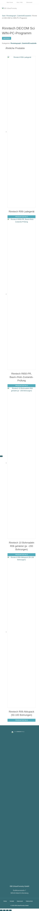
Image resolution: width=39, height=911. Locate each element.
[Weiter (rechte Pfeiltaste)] (1, 456)
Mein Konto (10, 2)
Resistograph (11, 16)
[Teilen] (7, 910)
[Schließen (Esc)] (10, 910)
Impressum (20, 901)
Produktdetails (21, 217)
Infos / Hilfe (20, 2)
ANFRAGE (6, 38)
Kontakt (12, 901)
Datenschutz (29, 901)
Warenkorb (29, 2)
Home (5, 901)
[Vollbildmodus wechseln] (4, 910)
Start (3, 16)
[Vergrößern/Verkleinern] (1, 910)
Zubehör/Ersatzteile (24, 16)
